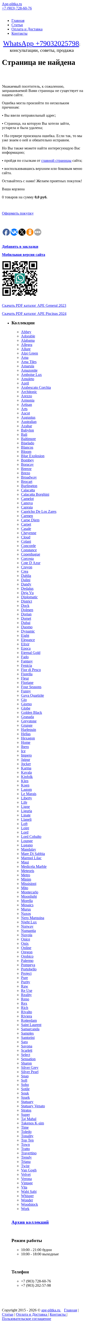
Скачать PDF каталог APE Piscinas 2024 (34, 314)
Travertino (29, 1153)
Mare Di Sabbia (33, 854)
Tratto (25, 1149)
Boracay (27, 464)
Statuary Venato (33, 1106)
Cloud (25, 537)
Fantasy (27, 661)
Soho (25, 1085)
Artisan (26, 405)
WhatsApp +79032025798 (41, 43)
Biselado (27, 443)
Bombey (27, 460)
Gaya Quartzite (32, 695)
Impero (26, 755)
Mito (24, 888)
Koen (25, 785)
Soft (24, 1080)
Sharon (26, 1063)
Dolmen (27, 610)
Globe (25, 708)
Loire (25, 828)
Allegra (26, 345)
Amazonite (29, 370)
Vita (24, 1187)
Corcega (27, 559)
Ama (24, 357)
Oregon (26, 952)
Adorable (28, 336)
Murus (26, 909)
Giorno (26, 704)
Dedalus (27, 588)
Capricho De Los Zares (38, 511)
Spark (25, 1097)
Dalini (25, 580)
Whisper (27, 1196)
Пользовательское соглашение (26, 1319)
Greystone (29, 721)
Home (25, 742)
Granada (27, 717)
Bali (24, 434)
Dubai (25, 623)
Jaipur (25, 760)
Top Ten (27, 1140)
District (26, 601)
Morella (27, 901)
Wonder (27, 1200)
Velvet (26, 1174)
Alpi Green (29, 353)
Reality (26, 995)
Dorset (26, 618)
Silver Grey (29, 1067)
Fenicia (26, 665)
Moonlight (29, 896)
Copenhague (30, 554)
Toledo (26, 1132)
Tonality (27, 1136)
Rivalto (26, 1012)
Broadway (29, 477)
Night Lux (29, 922)
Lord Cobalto (31, 837)
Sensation (28, 1059)
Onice (25, 939)
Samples (27, 1033)
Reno (25, 999)
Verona (26, 1179)
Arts (24, 409)
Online (26, 948)
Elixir (25, 644)
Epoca (26, 648)
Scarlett (26, 1050)
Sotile (25, 1089)
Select (25, 1055)
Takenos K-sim (32, 1123)
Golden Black (31, 712)
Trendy (26, 1157)
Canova (27, 503)
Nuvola (26, 935)
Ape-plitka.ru (12, 4)
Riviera (26, 1016)
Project (26, 973)
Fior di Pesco (31, 670)
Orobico (27, 956)
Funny (26, 691)
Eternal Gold (30, 653)
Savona (26, 1046)
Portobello (29, 969)
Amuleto (27, 379)
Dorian (26, 614)
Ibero (25, 747)
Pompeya (28, 965)
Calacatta (28, 490)
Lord (24, 832)
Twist (25, 1166)
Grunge (26, 725)
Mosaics (27, 905)
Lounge (27, 841)
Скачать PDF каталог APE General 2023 (34, 305)
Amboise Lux (31, 375)
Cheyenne (28, 533)
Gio (24, 700)
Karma (26, 768)
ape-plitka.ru (51, 1310)
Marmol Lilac (31, 858)
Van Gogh (29, 1170)
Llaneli (26, 819)
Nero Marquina (32, 918)
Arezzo (26, 396)
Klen (24, 781)
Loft (24, 824)
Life (24, 802)
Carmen (27, 516)
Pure (24, 978)
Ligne (25, 807)
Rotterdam (29, 1020)
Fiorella (26, 674)
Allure (26, 349)
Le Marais (28, 794)
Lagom (26, 789)
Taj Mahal (28, 1119)
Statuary (27, 1102)
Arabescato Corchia (36, 387)
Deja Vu (27, 593)
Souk (25, 1093)
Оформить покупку (18, 213)
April (25, 383)
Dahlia (26, 576)
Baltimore (28, 439)
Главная (17, 21)
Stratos (26, 1110)
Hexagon (28, 738)
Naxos (26, 914)
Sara (24, 1042)
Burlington (29, 486)
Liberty (26, 798)
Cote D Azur (30, 563)
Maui (25, 862)
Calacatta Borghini (35, 494)
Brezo (25, 473)
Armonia (27, 400)
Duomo (26, 627)
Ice (23, 751)
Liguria (26, 811)
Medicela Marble (34, 866)
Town (25, 1144)
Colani (26, 541)
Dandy (26, 584)
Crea (24, 571)
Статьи (17, 25)
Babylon (27, 430)
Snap (25, 1076)
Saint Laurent (31, 1025)
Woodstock (29, 1204)
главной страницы (56, 160)
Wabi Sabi (29, 1192)
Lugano (27, 845)
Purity (25, 982)
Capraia (27, 507)
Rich (24, 1008)
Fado (25, 657)
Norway (27, 926)
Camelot (27, 499)
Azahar (26, 426)
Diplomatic (29, 597)
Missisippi (28, 884)
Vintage (27, 1183)
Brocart (26, 482)
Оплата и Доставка (27, 29)
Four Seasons (31, 687)
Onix (25, 943)
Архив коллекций (30, 1222)
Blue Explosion (32, 456)
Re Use (26, 990)
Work (25, 1209)
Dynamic (28, 631)
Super (25, 1115)
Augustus (28, 417)
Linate (26, 815)
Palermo (27, 961)
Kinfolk (27, 777)
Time (25, 1127)
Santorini (28, 1038)
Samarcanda (30, 1029)
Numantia (28, 931)
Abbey (26, 332)
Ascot (25, 413)
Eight (25, 635)
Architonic (29, 392)
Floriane (27, 683)
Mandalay (28, 849)
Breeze (26, 469)
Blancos (27, 447)
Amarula (27, 366)
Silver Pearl (29, 1072)
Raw (24, 986)
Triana (26, 1162)
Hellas (26, 734)
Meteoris (27, 871)
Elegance (28, 640)
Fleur (25, 678)
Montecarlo (29, 892)
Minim (26, 879)
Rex (24, 1003)
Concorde (28, 546)
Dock (25, 606)
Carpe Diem (30, 520)
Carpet (26, 524)
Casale (26, 529)
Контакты (19, 33)
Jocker (26, 764)
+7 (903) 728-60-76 (17, 8)
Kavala (26, 772)
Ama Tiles (29, 362)
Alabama (28, 340)
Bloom (26, 452)
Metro (25, 875)
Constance (29, 550)
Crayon (26, 567)
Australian (29, 422)
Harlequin (28, 730)
